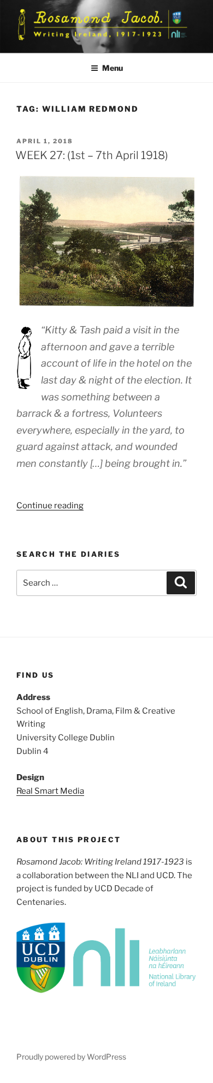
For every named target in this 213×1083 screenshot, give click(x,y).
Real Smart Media (50, 791)
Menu (112, 67)
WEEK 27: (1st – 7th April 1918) (91, 155)
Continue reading (50, 505)
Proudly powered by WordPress (71, 1056)
